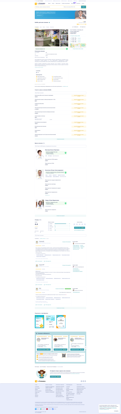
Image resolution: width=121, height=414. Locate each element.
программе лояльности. (75, 373)
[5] (38, 226)
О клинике (68, 386)
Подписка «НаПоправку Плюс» (70, 395)
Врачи (49, 3)
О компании (37, 386)
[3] (36, 226)
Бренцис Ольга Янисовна (79, 290)
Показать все (47, 195)
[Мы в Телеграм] (81, 381)
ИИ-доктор (73, 3)
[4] (37, 226)
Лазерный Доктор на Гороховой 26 (62, 338)
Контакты (36, 396)
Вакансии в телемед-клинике (69, 390)
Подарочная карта (69, 399)
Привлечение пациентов (60, 386)
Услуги (53, 3)
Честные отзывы (48, 389)
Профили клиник (79, 392)
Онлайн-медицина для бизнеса (70, 398)
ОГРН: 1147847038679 (38, 412)
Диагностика (58, 3)
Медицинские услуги (80, 389)
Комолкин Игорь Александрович (54, 170)
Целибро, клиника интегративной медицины (79, 338)
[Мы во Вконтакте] (83, 381)
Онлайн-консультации (66, 3)
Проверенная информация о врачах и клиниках (49, 387)
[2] (77, 224)
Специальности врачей (80, 386)
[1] (35, 226)
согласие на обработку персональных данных (107, 407)
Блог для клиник (58, 392)
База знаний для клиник (60, 396)
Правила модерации (59, 395)
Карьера (36, 389)
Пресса (36, 393)
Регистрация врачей (59, 389)
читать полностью (39, 275)
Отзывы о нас (37, 392)
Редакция (36, 395)
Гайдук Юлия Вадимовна (52, 200)
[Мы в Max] (85, 381)
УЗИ (46, 57)
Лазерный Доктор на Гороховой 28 (45, 338)
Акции (83, 3)
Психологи (78, 3)
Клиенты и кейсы (58, 393)
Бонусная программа (48, 390)
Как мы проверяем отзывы (79, 230)
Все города (78, 393)
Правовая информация (82, 411)
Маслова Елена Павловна (52, 150)
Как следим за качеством (70, 393)
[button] (49, 7)
